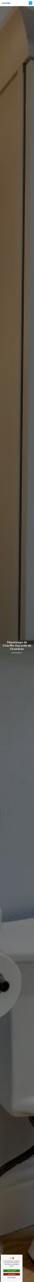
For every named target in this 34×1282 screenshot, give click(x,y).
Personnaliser (11, 1277)
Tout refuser (11, 1274)
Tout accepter (11, 1271)
